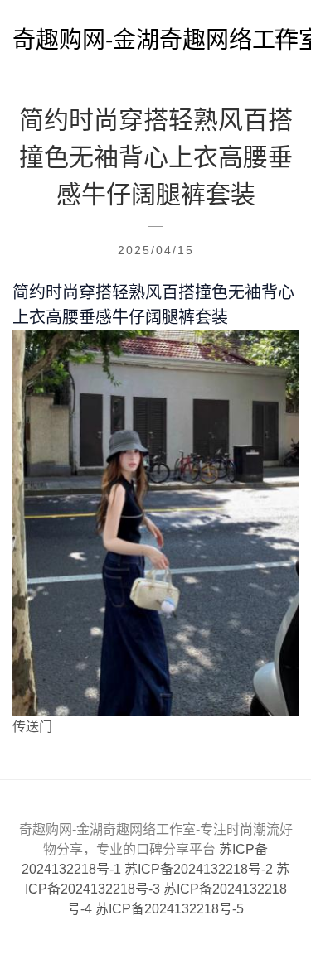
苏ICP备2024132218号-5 (169, 909)
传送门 (32, 727)
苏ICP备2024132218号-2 (200, 869)
